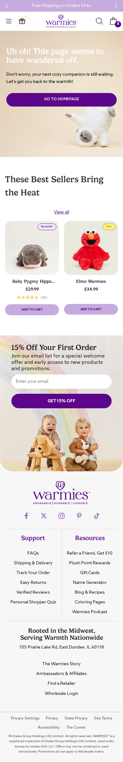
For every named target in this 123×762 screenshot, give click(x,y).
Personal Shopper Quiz (33, 602)
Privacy (52, 718)
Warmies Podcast (89, 612)
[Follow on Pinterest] (79, 516)
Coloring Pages (90, 602)
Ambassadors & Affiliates (61, 674)
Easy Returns (33, 582)
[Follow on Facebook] (26, 516)
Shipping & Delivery (33, 563)
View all (61, 212)
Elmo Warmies (91, 281)
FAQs (33, 553)
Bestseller (48, 227)
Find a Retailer (61, 683)
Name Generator (90, 582)
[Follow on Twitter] (44, 516)
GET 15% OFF (61, 401)
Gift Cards (90, 573)
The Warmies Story (61, 664)
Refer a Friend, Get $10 (90, 553)
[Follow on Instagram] (61, 516)
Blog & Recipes (90, 592)
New (110, 227)
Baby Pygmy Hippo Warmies (32, 282)
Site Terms (103, 718)
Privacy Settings (25, 718)
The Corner (75, 728)
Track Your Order (33, 573)
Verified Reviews (33, 592)
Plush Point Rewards (89, 563)
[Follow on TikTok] (97, 516)
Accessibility (49, 728)
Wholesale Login (61, 693)
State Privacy (76, 718)
